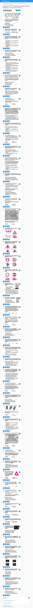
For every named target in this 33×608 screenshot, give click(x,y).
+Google (4, 606)
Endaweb (12, 606)
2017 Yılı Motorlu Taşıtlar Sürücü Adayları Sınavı (19, 3)
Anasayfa (4, 3)
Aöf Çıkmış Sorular (13, 2)
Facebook (7, 606)
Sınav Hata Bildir (18, 10)
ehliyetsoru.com (6, 1)
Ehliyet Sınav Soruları (9, 3)
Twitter (9, 606)
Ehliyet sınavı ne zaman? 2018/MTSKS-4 (9, 600)
